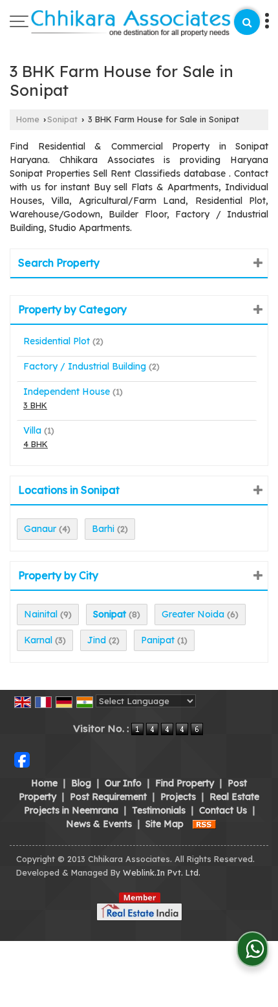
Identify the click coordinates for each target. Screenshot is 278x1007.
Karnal (38, 640)
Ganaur (40, 529)
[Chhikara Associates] (131, 24)
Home (27, 119)
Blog (81, 783)
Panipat (158, 640)
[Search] (247, 22)
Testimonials (159, 810)
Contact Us (223, 810)
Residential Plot (56, 341)
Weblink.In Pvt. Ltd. (161, 872)
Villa (32, 430)
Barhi (103, 529)
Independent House (66, 391)
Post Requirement (108, 796)
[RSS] (204, 824)
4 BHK (35, 444)
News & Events (99, 824)
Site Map (164, 824)
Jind (96, 640)
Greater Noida (193, 614)
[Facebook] (22, 759)
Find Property (184, 783)
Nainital (41, 614)
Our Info (123, 783)
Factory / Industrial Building (84, 366)
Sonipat (62, 119)
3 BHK (35, 405)
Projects (178, 796)
